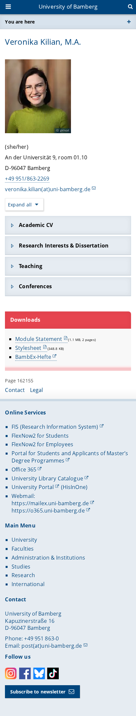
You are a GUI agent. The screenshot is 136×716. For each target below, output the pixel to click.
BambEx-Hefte (33, 356)
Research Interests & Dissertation (64, 245)
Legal (36, 390)
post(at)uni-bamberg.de (51, 645)
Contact (15, 390)
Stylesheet (28, 348)
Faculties (23, 548)
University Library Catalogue (47, 478)
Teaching (30, 266)
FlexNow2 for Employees (42, 444)
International (28, 584)
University (24, 539)
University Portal (33, 487)
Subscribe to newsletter (37, 691)
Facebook (25, 673)
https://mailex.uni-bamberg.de (50, 503)
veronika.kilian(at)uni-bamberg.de (47, 189)
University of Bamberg (68, 6)
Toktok (53, 673)
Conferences (35, 286)
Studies (21, 566)
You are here (20, 22)
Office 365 (24, 469)
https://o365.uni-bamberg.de (48, 510)
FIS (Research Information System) (55, 426)
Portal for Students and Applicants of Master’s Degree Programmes (70, 457)
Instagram (11, 673)
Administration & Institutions (48, 557)
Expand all (20, 204)
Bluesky (39, 673)
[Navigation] (9, 7)
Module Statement (38, 339)
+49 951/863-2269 (27, 178)
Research (23, 575)
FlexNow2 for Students (40, 435)
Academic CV (36, 225)
